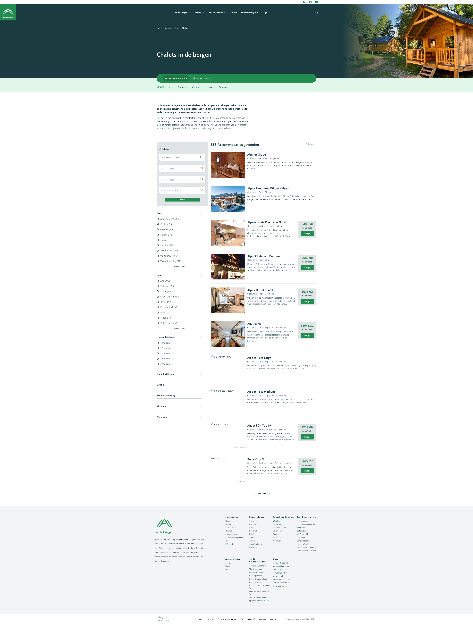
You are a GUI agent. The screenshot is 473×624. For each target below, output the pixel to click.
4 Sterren (165, 358)
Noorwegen (253, 547)
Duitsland (253, 531)
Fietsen (276, 534)
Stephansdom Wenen (257, 597)
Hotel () (166, 234)
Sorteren (311, 144)
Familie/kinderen (279, 527)
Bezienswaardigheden (250, 12)
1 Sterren (165, 342)
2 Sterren (165, 348)
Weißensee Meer (303, 534)
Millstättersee (302, 521)
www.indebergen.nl (280, 563)
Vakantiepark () (169, 255)
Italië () (165, 301)
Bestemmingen (180, 12)
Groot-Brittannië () (170, 296)
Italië (251, 527)
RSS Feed (229, 544)
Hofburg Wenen (255, 575)
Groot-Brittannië (255, 544)
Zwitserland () (168, 323)
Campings (182, 87)
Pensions (223, 87)
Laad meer (262, 493)
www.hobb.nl (278, 576)
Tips (265, 12)
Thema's (233, 12)
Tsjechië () (165, 317)
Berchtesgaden (303, 541)
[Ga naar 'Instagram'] (310, 2)
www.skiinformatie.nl (281, 583)
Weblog (198, 12)
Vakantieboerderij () (170, 250)
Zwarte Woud (302, 544)
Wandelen (277, 521)
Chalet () (166, 224)
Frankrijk (252, 524)
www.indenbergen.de (281, 566)
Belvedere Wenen (256, 572)
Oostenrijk (253, 521)
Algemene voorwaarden (227, 619)
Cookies (273, 619)
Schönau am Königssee (306, 524)
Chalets (228, 563)
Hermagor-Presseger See (307, 547)
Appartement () (170, 218)
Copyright (262, 619)
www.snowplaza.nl (280, 569)
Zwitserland (253, 541)
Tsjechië (252, 537)
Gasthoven (197, 87)
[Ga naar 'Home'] (8, 12)
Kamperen (277, 524)
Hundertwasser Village (258, 579)
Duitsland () (167, 286)
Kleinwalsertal (302, 527)
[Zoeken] (316, 12)
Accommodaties (216, 12)
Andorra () (166, 280)
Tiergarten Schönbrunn (258, 566)
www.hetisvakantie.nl (281, 586)
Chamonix (301, 537)
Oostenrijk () (168, 307)
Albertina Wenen (255, 582)
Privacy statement (248, 619)
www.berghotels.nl (280, 573)
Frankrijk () (167, 291)
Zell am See (301, 531)
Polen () (164, 312)
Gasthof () (166, 229)
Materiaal (277, 541)
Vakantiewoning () (170, 261)
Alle (171, 87)
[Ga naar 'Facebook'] (304, 2)
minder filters (179, 266)
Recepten (276, 537)
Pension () (167, 245)
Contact (198, 619)
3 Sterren (165, 353)
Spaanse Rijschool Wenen (259, 600)
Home (159, 28)
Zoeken (182, 199)
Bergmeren (277, 531)
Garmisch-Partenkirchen (306, 550)
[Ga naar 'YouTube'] (316, 2)
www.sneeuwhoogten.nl (282, 579)
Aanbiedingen (204, 78)
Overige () (165, 239)
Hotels (211, 87)
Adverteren (209, 619)
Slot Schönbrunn (255, 569)
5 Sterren (165, 363)
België (251, 534)
